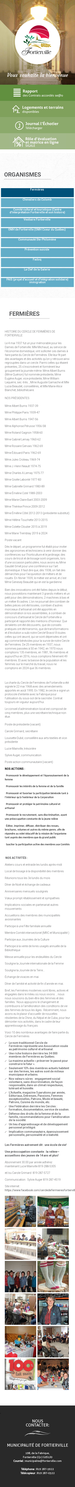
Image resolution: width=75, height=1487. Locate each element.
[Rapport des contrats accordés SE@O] (37, 93)
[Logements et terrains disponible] (37, 109)
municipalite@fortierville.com (43, 1460)
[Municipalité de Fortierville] (37, 42)
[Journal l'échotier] (37, 125)
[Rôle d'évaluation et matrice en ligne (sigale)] (37, 141)
